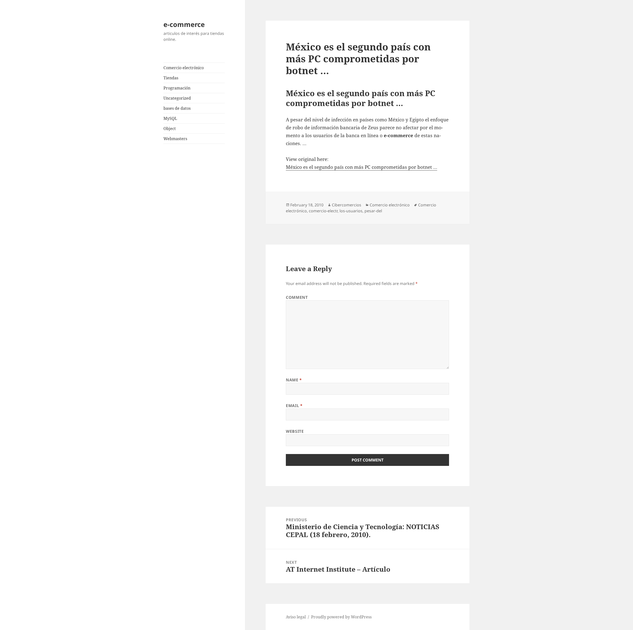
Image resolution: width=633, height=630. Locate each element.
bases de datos (177, 108)
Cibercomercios (346, 205)
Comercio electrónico (183, 67)
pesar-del (373, 211)
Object (169, 128)
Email (294, 405)
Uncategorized (177, 98)
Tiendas (170, 78)
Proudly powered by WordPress (341, 617)
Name (294, 380)
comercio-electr (323, 211)
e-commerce (184, 24)
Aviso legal (296, 617)
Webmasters (175, 138)
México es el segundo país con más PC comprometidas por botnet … (361, 167)
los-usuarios (350, 211)
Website (295, 431)
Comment (297, 297)
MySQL (170, 118)
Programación (176, 88)
